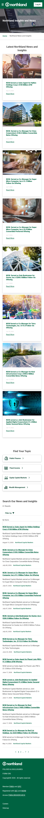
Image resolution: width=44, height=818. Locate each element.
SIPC (19, 787)
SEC (16, 791)
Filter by (8, 513)
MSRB (23, 791)
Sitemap (6, 808)
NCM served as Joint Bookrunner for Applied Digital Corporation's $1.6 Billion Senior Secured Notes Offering (21, 682)
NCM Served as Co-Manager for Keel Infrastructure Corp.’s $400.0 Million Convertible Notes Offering (21, 707)
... (23, 752)
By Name (6, 520)
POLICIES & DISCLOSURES (13, 769)
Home (5, 36)
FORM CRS (7, 774)
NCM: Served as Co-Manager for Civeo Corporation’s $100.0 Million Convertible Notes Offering (21, 552)
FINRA (11, 787)
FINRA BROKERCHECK (16, 795)
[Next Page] (28, 752)
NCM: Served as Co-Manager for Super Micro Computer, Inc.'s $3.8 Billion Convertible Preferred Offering (22, 595)
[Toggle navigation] (2, 4)
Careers (5, 804)
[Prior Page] (16, 752)
